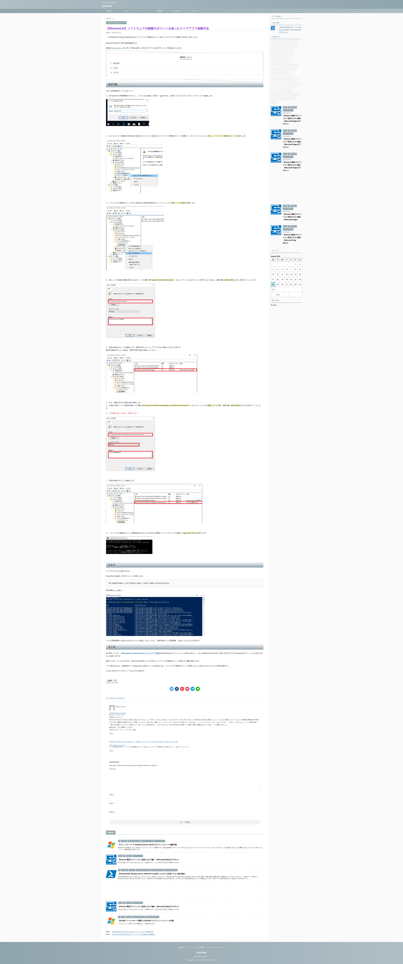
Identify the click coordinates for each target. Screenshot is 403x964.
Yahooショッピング (279, 68)
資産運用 (159, 11)
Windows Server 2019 (280, 64)
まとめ (116, 72)
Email (111, 803)
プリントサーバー (278, 87)
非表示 (188, 57)
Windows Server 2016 (280, 61)
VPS (293, 49)
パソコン (287, 83)
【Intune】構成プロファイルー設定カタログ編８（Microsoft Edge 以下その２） (149, 906)
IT (142, 11)
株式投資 (295, 95)
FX (294, 42)
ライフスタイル (176, 11)
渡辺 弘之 (119, 706)
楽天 (274, 98)
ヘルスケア (193, 11)
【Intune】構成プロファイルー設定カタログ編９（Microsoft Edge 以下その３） (290, 29)
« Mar (278, 294)
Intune (275, 46)
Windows (113, 698)
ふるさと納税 (285, 72)
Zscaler (292, 68)
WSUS (294, 64)
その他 (275, 72)
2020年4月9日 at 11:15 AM (117, 745)
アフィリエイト (277, 76)
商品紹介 (109, 11)
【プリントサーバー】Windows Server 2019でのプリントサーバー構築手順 (147, 845)
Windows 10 (121, 698)
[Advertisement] (169, 891)
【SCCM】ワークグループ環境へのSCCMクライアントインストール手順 (146, 921)
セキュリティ (293, 80)
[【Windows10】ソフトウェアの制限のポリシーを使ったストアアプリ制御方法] (192, 689)
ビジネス (126, 11)
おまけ (115, 68)
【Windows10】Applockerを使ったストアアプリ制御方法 (141, 653)
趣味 (274, 102)
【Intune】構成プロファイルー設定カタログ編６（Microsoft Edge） (292, 217)
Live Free (107, 6)
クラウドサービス (279, 80)
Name (111, 795)
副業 (289, 91)
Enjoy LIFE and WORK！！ (201, 956)
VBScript (284, 49)
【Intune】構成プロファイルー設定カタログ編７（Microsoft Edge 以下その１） (149, 859)
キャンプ (290, 76)
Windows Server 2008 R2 (281, 57)
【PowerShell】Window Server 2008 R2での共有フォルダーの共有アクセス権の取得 (151, 874)
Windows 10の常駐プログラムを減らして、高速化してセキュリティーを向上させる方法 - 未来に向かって (141, 741)
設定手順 (116, 63)
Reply (111, 733)
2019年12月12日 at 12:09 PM (117, 713)
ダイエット (276, 83)
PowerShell (292, 46)
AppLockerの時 (119, 48)
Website (112, 812)
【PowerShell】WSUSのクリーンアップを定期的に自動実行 (133, 934)
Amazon (276, 42)
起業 (292, 98)
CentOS (286, 42)
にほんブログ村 (112, 682)
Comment (112, 769)
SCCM (275, 49)
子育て (286, 95)
